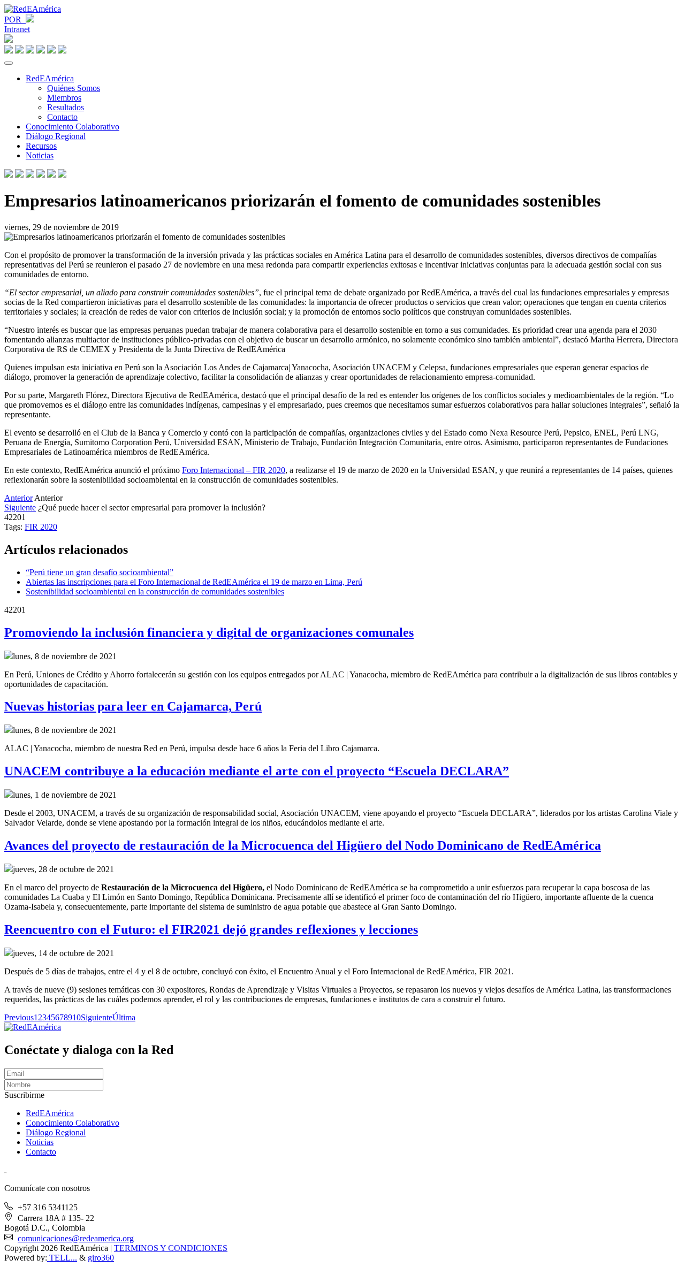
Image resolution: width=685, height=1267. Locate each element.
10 (76, 1017)
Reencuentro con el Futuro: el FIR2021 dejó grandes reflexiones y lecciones (211, 929)
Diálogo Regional (56, 136)
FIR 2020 (41, 526)
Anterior (18, 497)
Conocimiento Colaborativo (72, 126)
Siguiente (20, 507)
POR (15, 19)
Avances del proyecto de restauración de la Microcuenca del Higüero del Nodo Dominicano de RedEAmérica (302, 845)
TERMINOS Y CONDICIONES (170, 1248)
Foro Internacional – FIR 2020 (233, 470)
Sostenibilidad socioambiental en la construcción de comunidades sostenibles (155, 591)
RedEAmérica (50, 78)
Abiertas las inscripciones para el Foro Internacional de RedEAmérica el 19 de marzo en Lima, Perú (194, 581)
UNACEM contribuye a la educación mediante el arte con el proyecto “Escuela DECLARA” (256, 771)
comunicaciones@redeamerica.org (76, 1238)
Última (123, 1017)
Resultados (65, 107)
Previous (19, 1017)
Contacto (62, 116)
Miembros (64, 97)
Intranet (17, 29)
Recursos (41, 145)
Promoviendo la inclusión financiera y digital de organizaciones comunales (209, 632)
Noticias (40, 155)
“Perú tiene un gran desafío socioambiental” (99, 572)
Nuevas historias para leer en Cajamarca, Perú (133, 706)
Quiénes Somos (73, 88)
